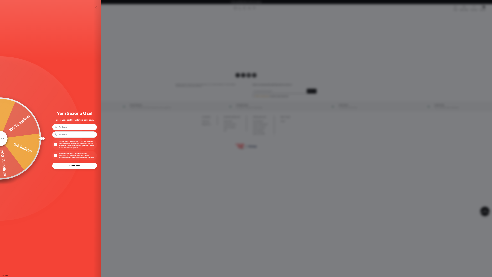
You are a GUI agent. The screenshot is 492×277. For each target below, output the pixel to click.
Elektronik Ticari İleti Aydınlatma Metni (80, 146)
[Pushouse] (4, 275)
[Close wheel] (96, 7)
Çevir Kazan (74, 166)
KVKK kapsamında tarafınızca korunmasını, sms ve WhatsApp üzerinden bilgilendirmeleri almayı (74, 156)
